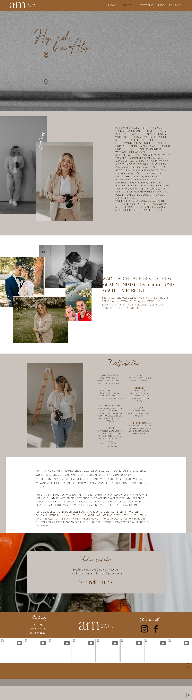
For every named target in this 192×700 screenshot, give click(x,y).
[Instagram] (188, 664)
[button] (146, 5)
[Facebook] (188, 667)
